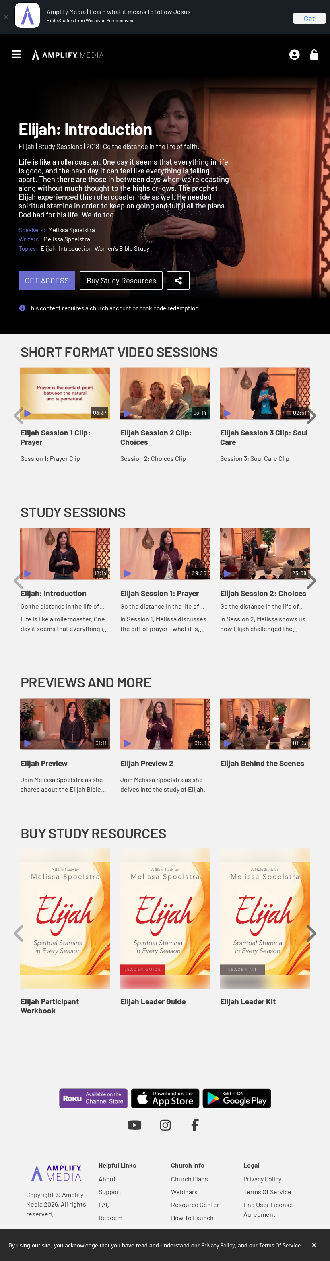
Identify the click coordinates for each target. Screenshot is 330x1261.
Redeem (110, 1217)
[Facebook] (195, 1124)
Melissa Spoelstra (71, 229)
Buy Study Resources (121, 280)
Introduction (75, 248)
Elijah (48, 248)
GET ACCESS (47, 280)
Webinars (184, 1191)
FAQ (104, 1204)
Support (110, 1191)
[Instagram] (165, 1124)
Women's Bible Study (122, 248)
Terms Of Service (267, 1191)
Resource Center (195, 1204)
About (107, 1179)
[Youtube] (134, 1124)
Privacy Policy (262, 1179)
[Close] (6, 16)
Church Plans (189, 1179)
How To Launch (192, 1217)
